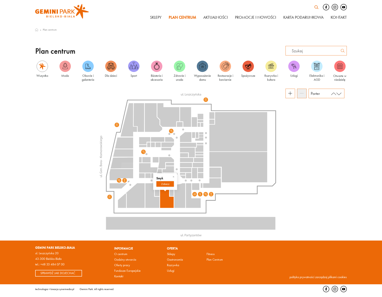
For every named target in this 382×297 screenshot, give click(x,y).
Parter (315, 93)
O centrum (120, 254)
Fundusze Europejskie (127, 271)
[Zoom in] (290, 93)
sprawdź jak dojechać (57, 273)
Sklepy (156, 17)
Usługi (170, 271)
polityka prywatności (301, 277)
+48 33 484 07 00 (52, 264)
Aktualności (215, 17)
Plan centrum (182, 17)
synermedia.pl (66, 289)
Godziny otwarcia (125, 259)
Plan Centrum (215, 259)
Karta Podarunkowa (303, 17)
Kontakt (339, 17)
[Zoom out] (302, 93)
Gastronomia (175, 259)
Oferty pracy (122, 265)
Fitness (211, 254)
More (165, 184)
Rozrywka (173, 265)
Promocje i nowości (255, 17)
